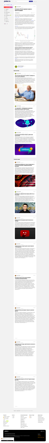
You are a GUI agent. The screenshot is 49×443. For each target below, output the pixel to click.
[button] (25, 35)
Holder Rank (8, 4)
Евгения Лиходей (18, 6)
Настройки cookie (40, 422)
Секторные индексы (41, 417)
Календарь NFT (8, 15)
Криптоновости (18, 7)
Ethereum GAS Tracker (41, 437)
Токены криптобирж (24, 417)
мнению (16, 58)
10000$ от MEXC (8, 7)
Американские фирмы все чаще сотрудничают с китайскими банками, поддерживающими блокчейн (24, 165)
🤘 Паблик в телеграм (6, 416)
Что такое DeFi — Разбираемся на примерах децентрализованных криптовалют (24, 109)
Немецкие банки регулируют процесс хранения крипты (24, 311)
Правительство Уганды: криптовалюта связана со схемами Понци (25, 345)
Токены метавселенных (24, 426)
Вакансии (4, 421)
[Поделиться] (16, 102)
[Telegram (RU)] (43, 431)
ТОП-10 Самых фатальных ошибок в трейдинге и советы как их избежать (25, 76)
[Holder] (6, 431)
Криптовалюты (8, 12)
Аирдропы (7, 9)
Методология (40, 416)
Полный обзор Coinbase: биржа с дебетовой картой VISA (24, 135)
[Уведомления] (34, 1)
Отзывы (4, 424)
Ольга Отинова (18, 217)
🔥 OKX (30, 416)
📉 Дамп (13, 417)
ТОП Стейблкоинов (23, 425)
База (17, 106)
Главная (15, 410)
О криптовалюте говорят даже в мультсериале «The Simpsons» (24, 247)
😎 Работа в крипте (6, 417)
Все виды (22, 416)
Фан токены (22, 427)
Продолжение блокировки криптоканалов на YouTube (24, 220)
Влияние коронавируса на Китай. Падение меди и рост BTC (25, 380)
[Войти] (36, 1)
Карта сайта (5, 423)
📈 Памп (13, 416)
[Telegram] (42, 431)
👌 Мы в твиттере (5, 418)
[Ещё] (34, 12)
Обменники (7, 21)
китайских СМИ (17, 17)
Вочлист (7, 18)
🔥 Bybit (30, 417)
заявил (32, 20)
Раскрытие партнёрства (41, 418)
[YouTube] (41, 431)
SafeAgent (39, 435)
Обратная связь (5, 422)
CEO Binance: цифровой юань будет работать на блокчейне (24, 194)
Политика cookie (40, 421)
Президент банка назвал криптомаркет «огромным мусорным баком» (23, 278)
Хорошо (7, 440)
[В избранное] (15, 102)
